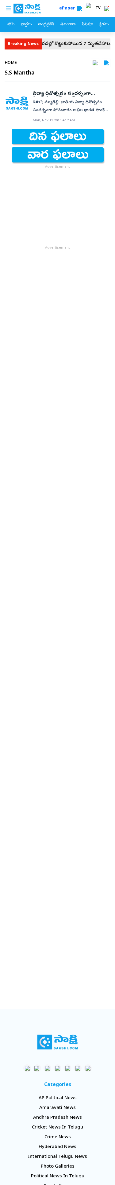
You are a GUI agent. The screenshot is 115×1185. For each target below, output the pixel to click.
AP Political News (58, 1098)
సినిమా (87, 24)
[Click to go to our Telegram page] (78, 1068)
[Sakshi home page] (57, 1042)
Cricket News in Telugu (57, 1128)
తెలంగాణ (67, 24)
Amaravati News (57, 1108)
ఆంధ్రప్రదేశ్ (46, 24)
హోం (10, 24)
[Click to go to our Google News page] (88, 1068)
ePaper (68, 9)
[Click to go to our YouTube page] (67, 1068)
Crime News (57, 1137)
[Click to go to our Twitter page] (47, 1068)
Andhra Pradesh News (57, 1118)
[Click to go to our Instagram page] (57, 1068)
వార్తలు (26, 24)
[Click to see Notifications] (106, 8)
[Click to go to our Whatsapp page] (37, 1068)
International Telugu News (57, 1157)
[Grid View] (95, 63)
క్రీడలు (104, 24)
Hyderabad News (57, 1147)
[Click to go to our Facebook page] (27, 1068)
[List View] (106, 63)
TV (98, 8)
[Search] (79, 8)
